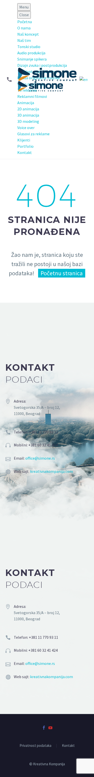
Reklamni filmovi (32, 96)
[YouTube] (50, 728)
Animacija (25, 102)
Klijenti (23, 140)
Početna (24, 21)
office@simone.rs (40, 458)
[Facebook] (44, 728)
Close (24, 14)
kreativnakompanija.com (51, 471)
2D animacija (28, 108)
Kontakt (24, 152)
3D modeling (28, 121)
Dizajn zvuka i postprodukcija (42, 65)
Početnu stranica (62, 273)
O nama (24, 27)
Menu (24, 6)
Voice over (26, 127)
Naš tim (24, 40)
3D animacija (28, 115)
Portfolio (25, 146)
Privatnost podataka (35, 746)
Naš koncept (28, 34)
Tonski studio (28, 46)
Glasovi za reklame (33, 133)
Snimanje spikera (32, 59)
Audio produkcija (31, 52)
